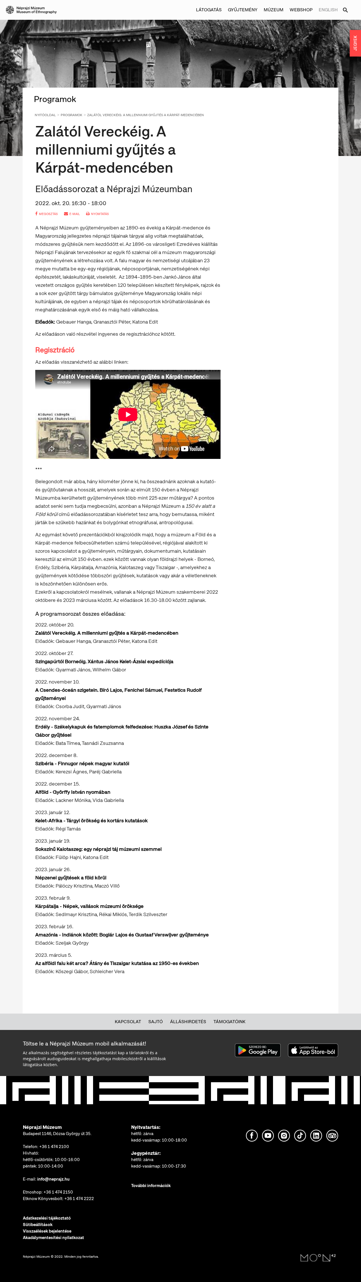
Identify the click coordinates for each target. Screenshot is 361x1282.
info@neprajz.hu (53, 1179)
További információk (151, 1185)
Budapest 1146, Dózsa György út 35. (57, 1133)
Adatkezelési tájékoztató (47, 1218)
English (328, 10)
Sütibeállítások (37, 1224)
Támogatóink (229, 1022)
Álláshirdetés (188, 1022)
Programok (71, 115)
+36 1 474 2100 (54, 1146)
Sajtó (155, 1022)
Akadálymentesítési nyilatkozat (53, 1237)
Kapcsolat (128, 1022)
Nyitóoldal (45, 115)
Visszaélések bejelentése (47, 1231)
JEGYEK (355, 43)
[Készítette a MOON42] (318, 1258)
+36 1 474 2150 (58, 1192)
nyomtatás (100, 214)
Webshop (301, 10)
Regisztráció (54, 350)
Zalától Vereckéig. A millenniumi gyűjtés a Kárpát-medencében (145, 115)
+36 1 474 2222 (79, 1198)
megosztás (48, 214)
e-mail (74, 214)
